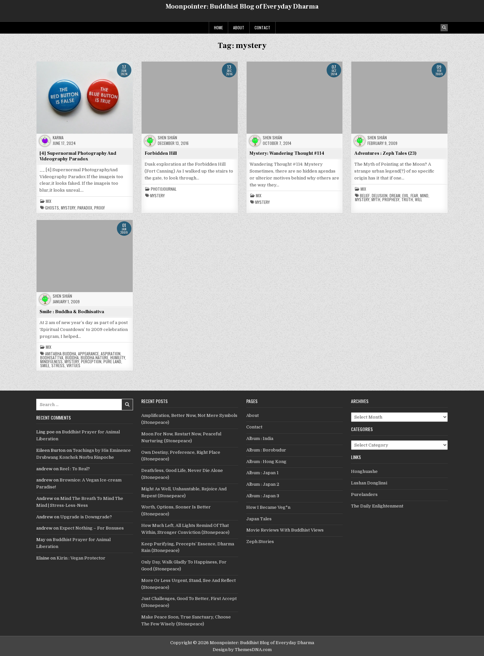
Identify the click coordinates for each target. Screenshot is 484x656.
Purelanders (364, 494)
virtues (73, 366)
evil (405, 196)
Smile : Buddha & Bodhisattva (72, 312)
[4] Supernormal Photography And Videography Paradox (78, 156)
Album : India (259, 438)
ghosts (52, 208)
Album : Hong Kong (266, 461)
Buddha (72, 358)
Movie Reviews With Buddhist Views (285, 530)
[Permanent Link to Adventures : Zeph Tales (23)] (399, 97)
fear (414, 196)
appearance (88, 354)
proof (99, 208)
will (418, 200)
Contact (262, 27)
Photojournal (163, 189)
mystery (68, 208)
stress (58, 366)
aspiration (111, 354)
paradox (84, 208)
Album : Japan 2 (262, 484)
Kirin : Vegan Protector (81, 558)
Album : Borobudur (266, 450)
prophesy (390, 200)
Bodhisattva (51, 358)
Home (218, 27)
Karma (58, 138)
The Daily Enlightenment (377, 506)
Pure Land (112, 362)
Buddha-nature (94, 358)
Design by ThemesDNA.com (242, 649)
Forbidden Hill (161, 153)
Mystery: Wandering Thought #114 (287, 153)
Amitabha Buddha (60, 354)
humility (117, 358)
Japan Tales (259, 518)
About (238, 27)
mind (424, 196)
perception (91, 362)
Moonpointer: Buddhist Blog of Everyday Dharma (242, 6)
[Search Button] (444, 27)
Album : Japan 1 (262, 472)
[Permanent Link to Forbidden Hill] (189, 97)
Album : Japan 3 (262, 495)
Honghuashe (364, 471)
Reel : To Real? (75, 468)
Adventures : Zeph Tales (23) (385, 153)
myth (375, 200)
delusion (380, 196)
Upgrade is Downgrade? (86, 516)
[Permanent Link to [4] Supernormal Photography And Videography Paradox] (84, 97)
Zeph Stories (260, 541)
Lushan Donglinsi (369, 482)
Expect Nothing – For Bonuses (92, 528)
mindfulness (51, 362)
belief (365, 196)
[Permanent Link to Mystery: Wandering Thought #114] (294, 97)
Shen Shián (167, 138)
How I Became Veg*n (268, 507)
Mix (48, 201)
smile (44, 366)
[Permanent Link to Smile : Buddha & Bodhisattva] (84, 256)
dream (395, 196)
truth (407, 200)
